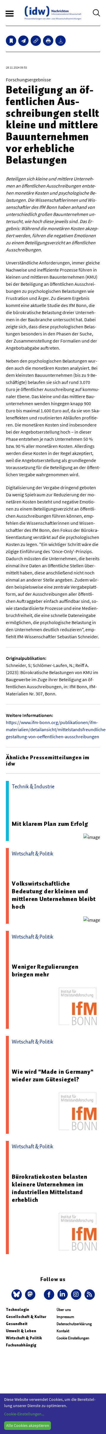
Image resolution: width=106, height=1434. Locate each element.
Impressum (65, 1316)
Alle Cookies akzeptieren (27, 1425)
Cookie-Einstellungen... (24, 1414)
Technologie (17, 1309)
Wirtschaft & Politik (24, 1338)
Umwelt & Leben (21, 1331)
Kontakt (63, 1330)
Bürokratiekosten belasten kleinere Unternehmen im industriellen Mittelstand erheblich (49, 1188)
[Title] (36, 40)
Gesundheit (16, 1324)
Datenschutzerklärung (74, 1323)
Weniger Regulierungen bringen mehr (45, 970)
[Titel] (11, 40)
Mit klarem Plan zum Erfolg (50, 823)
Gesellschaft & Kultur (26, 1317)
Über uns (64, 1309)
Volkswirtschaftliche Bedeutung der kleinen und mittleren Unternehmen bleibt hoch (53, 895)
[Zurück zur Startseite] (53, 13)
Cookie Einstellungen (73, 1338)
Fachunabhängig (21, 1345)
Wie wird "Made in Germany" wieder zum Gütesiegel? (53, 1075)
